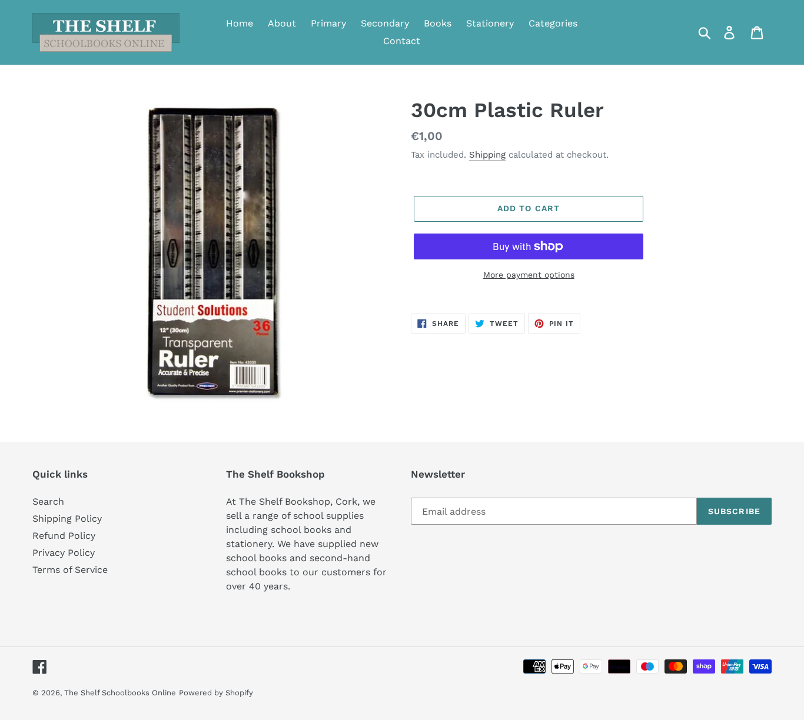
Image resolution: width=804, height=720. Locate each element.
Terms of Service (70, 569)
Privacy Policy (63, 552)
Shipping (487, 154)
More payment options (528, 274)
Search (48, 501)
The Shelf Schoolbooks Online (120, 692)
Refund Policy (63, 535)
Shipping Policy (67, 518)
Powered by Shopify (216, 692)
